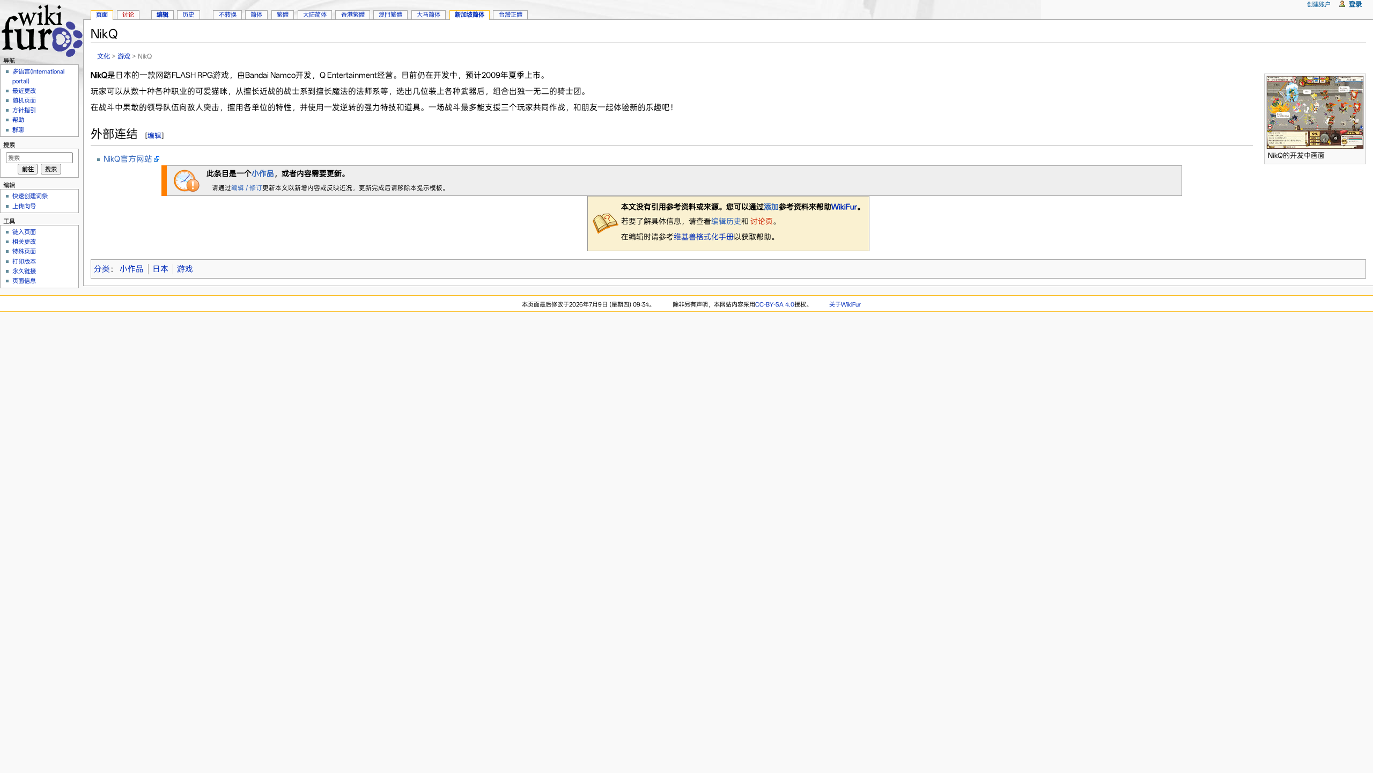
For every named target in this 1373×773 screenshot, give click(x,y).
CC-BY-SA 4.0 (774, 304)
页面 (102, 14)
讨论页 (761, 221)
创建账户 (1319, 4)
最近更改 (24, 90)
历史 (188, 14)
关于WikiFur (845, 304)
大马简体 (428, 14)
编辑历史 (726, 221)
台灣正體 (510, 14)
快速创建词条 (30, 196)
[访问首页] (41, 29)
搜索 (9, 145)
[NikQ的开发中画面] (1315, 111)
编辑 (154, 136)
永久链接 (24, 271)
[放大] (1358, 154)
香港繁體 (353, 14)
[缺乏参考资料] (605, 222)
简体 (256, 14)
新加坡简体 (469, 14)
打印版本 (24, 261)
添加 (771, 206)
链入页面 (24, 232)
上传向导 (24, 206)
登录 (1355, 4)
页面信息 (24, 281)
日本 (160, 269)
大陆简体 (315, 14)
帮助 (18, 119)
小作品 (263, 173)
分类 (102, 269)
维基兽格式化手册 (704, 236)
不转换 (228, 14)
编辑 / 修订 (246, 188)
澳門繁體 (390, 14)
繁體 (283, 14)
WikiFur (844, 206)
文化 (103, 56)
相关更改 (24, 241)
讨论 (128, 14)
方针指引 (24, 110)
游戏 (123, 56)
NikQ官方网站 (128, 159)
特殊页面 (24, 251)
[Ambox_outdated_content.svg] (187, 180)
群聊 (18, 130)
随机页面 (24, 100)
